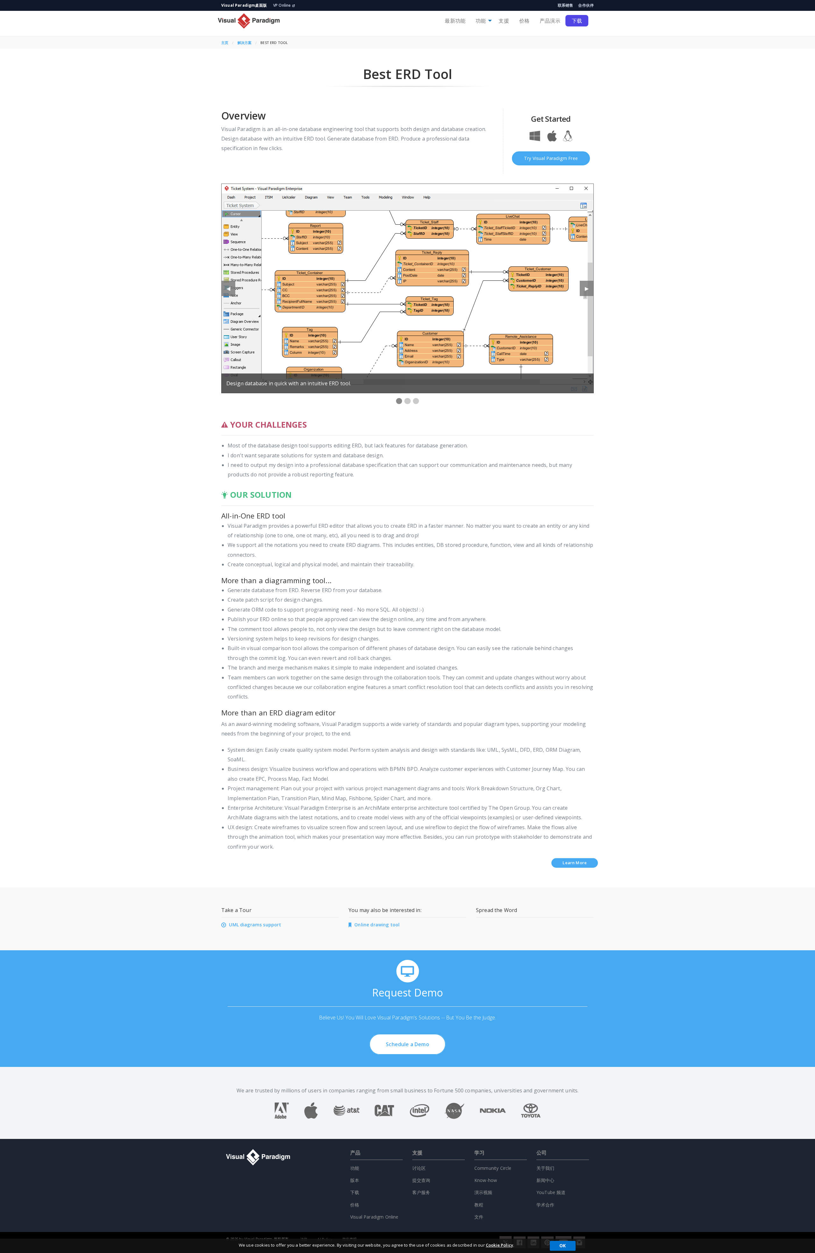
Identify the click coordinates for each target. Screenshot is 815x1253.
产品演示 (550, 20)
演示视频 (483, 1192)
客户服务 (421, 1192)
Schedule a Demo (407, 1044)
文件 (478, 1217)
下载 (577, 20)
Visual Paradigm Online (374, 1217)
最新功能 (455, 20)
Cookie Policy (499, 1245)
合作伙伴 (586, 5)
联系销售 (565, 5)
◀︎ (230, 290)
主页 (224, 42)
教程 (478, 1205)
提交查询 (421, 1180)
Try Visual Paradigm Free (551, 158)
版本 (354, 1180)
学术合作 (545, 1205)
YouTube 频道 (551, 1192)
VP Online (282, 5)
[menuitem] (455, 21)
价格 (524, 20)
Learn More (575, 863)
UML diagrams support (255, 925)
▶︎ (589, 290)
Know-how (485, 1180)
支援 (504, 20)
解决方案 (244, 42)
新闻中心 (545, 1180)
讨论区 (419, 1168)
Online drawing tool (377, 925)
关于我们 (545, 1168)
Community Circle (493, 1168)
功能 (481, 20)
